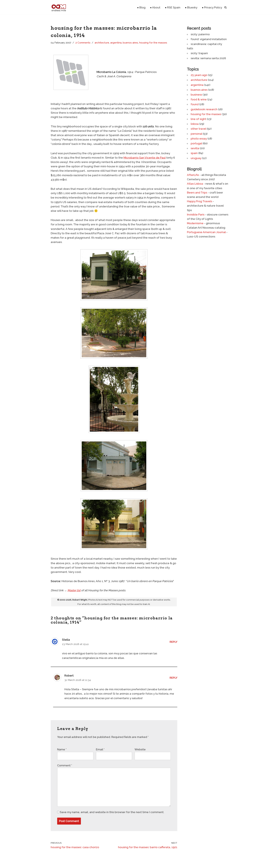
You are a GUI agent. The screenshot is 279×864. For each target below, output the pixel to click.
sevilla (195, 148)
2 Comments (82, 42)
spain (194, 153)
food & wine (199, 99)
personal (196, 133)
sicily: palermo (200, 34)
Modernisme (195, 223)
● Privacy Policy (212, 7)
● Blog (141, 7)
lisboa (195, 123)
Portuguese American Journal (206, 232)
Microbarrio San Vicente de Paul (144, 157)
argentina (116, 42)
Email (100, 749)
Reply (173, 641)
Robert (69, 675)
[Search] (225, 7)
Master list (74, 590)
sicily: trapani (199, 53)
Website (140, 749)
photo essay (199, 138)
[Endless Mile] (58, 7)
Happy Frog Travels (199, 201)
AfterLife (193, 175)
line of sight (198, 119)
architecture (102, 42)
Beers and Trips (197, 192)
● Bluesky (191, 7)
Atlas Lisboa (195, 183)
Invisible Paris (195, 214)
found (195, 104)
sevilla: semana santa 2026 (208, 58)
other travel (198, 128)
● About (155, 7)
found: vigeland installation (209, 39)
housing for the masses (153, 42)
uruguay (196, 158)
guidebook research (204, 109)
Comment (64, 765)
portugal (196, 143)
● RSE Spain (172, 7)
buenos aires (130, 42)
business (196, 94)
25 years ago (199, 75)
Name (62, 749)
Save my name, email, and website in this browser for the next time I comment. (112, 812)
